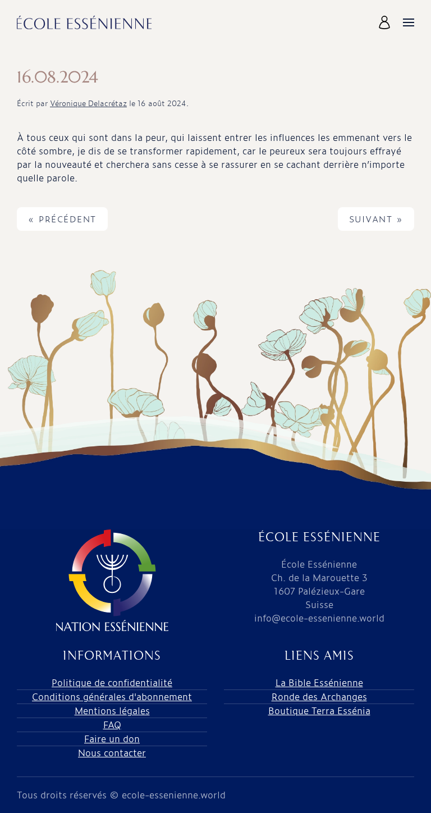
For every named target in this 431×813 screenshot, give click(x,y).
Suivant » (376, 219)
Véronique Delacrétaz (88, 103)
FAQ (112, 724)
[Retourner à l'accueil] (84, 22)
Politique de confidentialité (112, 682)
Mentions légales (112, 710)
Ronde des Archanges (319, 696)
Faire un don (112, 738)
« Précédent (62, 219)
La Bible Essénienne (319, 682)
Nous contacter (112, 752)
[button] (386, 22)
